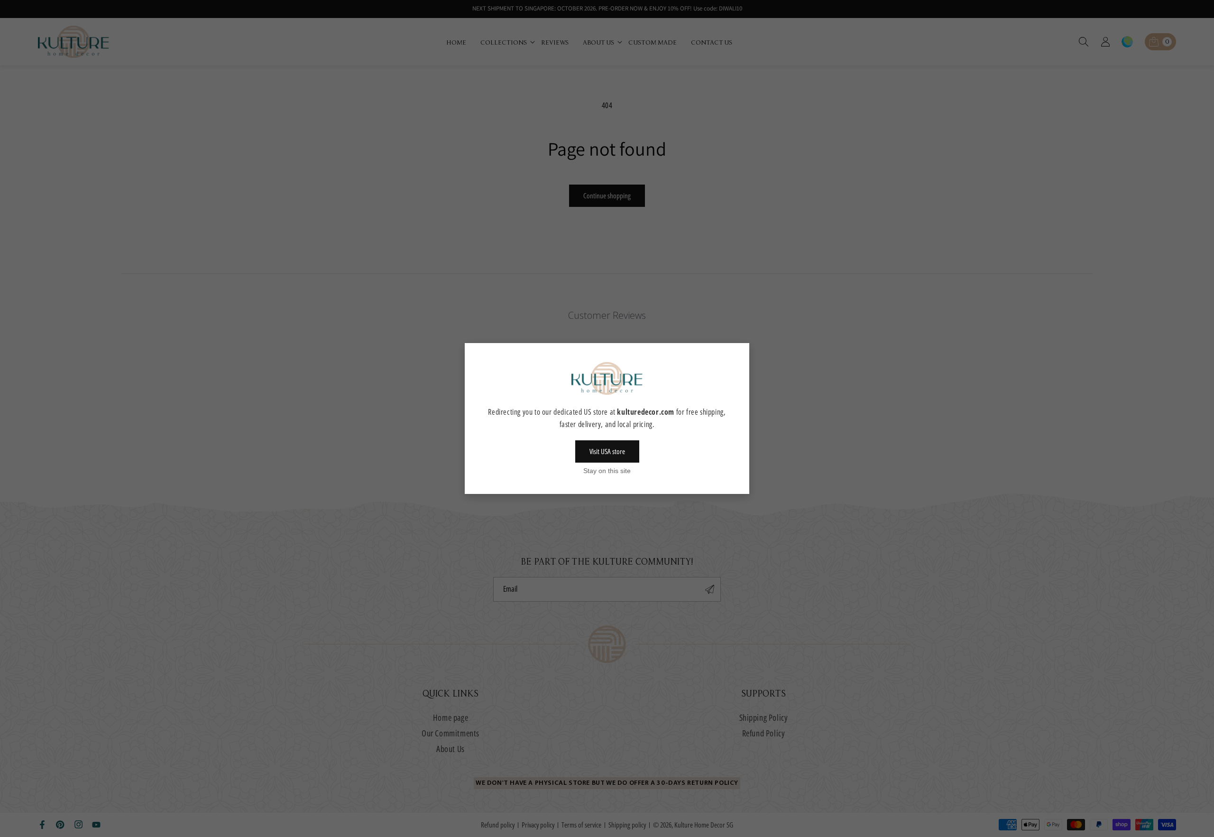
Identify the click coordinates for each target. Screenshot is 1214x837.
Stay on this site (607, 470)
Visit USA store (607, 451)
